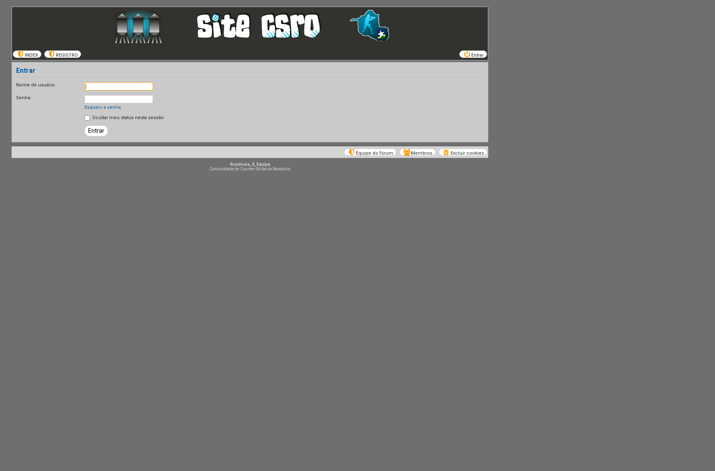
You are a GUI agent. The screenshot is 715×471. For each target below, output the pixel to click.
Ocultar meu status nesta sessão (127, 117)
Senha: (23, 97)
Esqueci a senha (102, 107)
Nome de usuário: (36, 85)
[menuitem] (27, 54)
